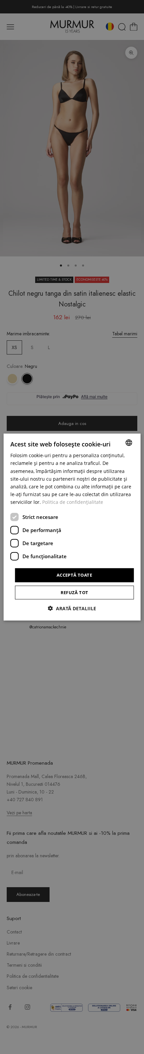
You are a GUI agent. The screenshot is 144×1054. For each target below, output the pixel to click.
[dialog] (72, 527)
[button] (72, 608)
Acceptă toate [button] (74, 575)
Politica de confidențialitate (72, 502)
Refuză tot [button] (74, 592)
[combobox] (128, 442)
